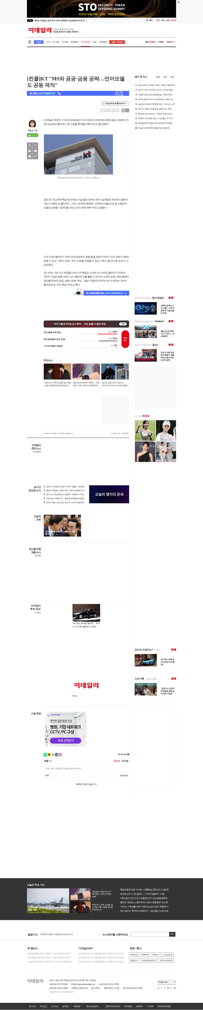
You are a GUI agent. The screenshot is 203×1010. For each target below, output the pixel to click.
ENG (151, 20)
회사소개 (32, 1006)
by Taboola (37, 452)
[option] (79, 20)
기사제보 (150, 1006)
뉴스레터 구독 (115, 433)
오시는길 (54, 1006)
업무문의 (65, 1006)
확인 (172, 934)
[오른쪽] (79, 516)
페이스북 (29, 145)
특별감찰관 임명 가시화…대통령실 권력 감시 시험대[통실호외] (147, 889)
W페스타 (156, 954)
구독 (158, 20)
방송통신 (74, 42)
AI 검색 (38, 42)
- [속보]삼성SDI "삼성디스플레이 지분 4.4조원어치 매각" (49, 953)
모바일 (65, 42)
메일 (29, 151)
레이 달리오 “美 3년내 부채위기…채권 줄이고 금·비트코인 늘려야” (149, 911)
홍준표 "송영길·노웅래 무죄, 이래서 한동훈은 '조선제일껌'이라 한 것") (72, 490)
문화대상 (134, 954)
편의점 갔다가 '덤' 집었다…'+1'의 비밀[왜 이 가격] (141, 894)
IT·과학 (56, 42)
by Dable (38, 556)
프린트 (35, 151)
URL (35, 156)
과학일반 (103, 42)
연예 (172, 77)
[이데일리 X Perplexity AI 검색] (78, 93)
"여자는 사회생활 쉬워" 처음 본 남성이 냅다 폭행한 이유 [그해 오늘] (149, 906)
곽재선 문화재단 (166, 960)
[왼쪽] (76, 516)
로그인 (173, 20)
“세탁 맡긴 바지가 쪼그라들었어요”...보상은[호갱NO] (142, 898)
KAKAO (29, 156)
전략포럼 (145, 954)
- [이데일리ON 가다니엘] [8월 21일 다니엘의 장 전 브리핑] (100, 953)
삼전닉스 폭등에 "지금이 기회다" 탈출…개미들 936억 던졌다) (69, 486)
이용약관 (76, 1006)
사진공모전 (167, 954)
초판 (167, 20)
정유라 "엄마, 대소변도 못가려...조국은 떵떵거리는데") (66, 502)
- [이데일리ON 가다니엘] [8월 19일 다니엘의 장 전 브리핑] (100, 962)
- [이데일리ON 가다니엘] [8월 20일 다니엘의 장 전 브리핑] (100, 957)
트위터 (35, 145)
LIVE (30, 20)
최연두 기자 (32, 130)
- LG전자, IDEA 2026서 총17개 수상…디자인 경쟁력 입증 (49, 962)
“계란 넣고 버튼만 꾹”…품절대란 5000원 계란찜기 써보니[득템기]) (71, 498)
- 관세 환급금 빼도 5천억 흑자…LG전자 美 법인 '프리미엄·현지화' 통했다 (50, 957)
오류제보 (139, 1006)
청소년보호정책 (92, 1006)
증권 (165, 77)
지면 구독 (125, 433)
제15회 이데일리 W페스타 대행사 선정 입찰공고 (59, 934)
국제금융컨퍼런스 (148, 960)
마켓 (161, 42)
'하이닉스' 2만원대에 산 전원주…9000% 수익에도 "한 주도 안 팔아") (71, 494)
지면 (162, 20)
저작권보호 (128, 1006)
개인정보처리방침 (164, 1006)
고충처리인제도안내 (112, 1006)
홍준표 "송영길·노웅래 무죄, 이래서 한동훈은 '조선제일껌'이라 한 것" (150, 902)
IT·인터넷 (85, 42)
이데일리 (53, 30)
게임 (94, 42)
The (170, 42)
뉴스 (158, 77)
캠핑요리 (134, 960)
